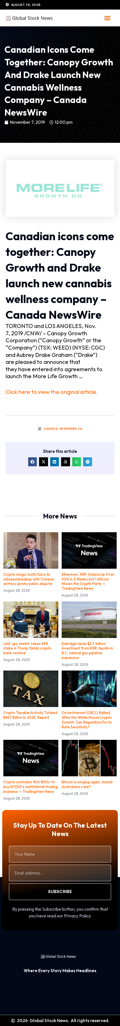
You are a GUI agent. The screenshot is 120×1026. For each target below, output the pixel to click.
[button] (107, 18)
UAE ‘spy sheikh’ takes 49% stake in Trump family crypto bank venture (27, 648)
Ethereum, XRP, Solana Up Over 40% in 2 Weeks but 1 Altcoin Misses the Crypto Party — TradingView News (88, 581)
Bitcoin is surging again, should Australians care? (87, 784)
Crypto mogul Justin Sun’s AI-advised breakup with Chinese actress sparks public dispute (28, 579)
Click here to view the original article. (52, 391)
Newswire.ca (70, 429)
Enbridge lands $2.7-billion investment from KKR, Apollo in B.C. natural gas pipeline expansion (87, 650)
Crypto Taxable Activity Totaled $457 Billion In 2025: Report (30, 715)
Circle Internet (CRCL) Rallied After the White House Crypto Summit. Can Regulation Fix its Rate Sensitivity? (87, 719)
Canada (50, 429)
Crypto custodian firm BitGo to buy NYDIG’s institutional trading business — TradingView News (30, 787)
